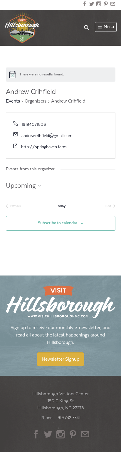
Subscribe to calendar (57, 223)
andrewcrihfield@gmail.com (47, 135)
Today (60, 206)
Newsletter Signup (60, 359)
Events (13, 101)
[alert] (60, 74)
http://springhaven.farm (44, 147)
